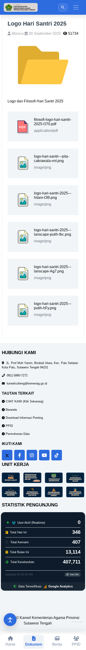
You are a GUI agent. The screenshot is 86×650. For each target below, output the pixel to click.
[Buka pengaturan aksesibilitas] (10, 619)
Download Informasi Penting (24, 417)
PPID (9, 426)
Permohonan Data (17, 434)
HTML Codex (77, 622)
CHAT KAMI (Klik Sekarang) (24, 401)
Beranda (11, 409)
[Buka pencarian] (63, 7)
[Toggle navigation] (75, 7)
